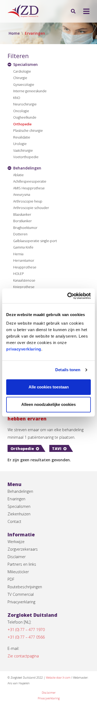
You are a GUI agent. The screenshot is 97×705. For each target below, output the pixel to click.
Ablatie (18, 175)
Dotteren (20, 234)
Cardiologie (22, 71)
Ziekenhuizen (19, 513)
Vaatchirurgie (23, 150)
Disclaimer (17, 556)
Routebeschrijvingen (25, 586)
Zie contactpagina (23, 655)
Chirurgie (20, 78)
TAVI (56, 448)
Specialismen (19, 506)
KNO (16, 97)
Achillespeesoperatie (29, 181)
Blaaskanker (22, 214)
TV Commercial (21, 594)
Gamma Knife (23, 247)
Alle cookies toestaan (49, 387)
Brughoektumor (25, 227)
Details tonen (67, 369)
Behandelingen (20, 491)
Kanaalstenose (24, 280)
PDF (11, 579)
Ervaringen (16, 498)
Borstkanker (22, 221)
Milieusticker (18, 571)
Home (14, 33)
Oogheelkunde (24, 117)
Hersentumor (23, 260)
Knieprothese (23, 287)
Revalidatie (21, 137)
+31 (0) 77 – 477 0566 (26, 637)
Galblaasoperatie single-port (35, 241)
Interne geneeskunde (30, 91)
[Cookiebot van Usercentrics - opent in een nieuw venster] (68, 295)
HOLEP (18, 273)
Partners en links (22, 564)
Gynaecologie (23, 84)
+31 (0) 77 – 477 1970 (26, 629)
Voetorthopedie (26, 157)
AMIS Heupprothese (29, 188)
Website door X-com (58, 677)
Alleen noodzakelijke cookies (48, 404)
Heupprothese (24, 267)
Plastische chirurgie (28, 130)
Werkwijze (16, 541)
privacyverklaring (23, 349)
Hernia (18, 254)
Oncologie (21, 111)
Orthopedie (22, 124)
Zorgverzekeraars (23, 549)
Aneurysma (21, 194)
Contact (14, 521)
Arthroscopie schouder (31, 208)
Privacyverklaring (21, 601)
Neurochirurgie (25, 104)
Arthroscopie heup (27, 201)
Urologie (20, 143)
